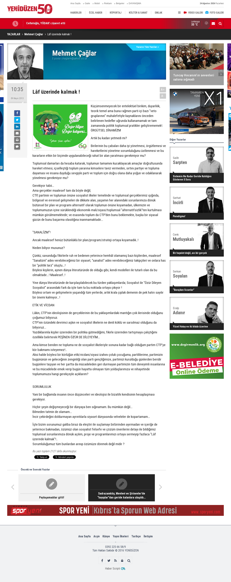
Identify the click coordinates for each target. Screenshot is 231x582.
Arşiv (96, 536)
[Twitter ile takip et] (109, 560)
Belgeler (120, 3)
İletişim (148, 536)
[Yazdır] (17, 140)
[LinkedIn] (17, 126)
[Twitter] (17, 120)
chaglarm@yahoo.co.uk (74, 58)
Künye (106, 536)
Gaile (87, 3)
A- (163, 96)
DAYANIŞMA (135, 3)
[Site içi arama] (220, 23)
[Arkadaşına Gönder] (17, 133)
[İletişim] (213, 23)
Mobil (97, 3)
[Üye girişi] (122, 560)
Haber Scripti (112, 568)
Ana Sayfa (75, 3)
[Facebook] (17, 113)
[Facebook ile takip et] (102, 560)
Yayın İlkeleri (120, 536)
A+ (163, 89)
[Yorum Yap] (17, 147)
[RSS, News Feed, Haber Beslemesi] (115, 560)
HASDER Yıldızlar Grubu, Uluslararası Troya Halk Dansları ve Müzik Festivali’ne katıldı (79, 23)
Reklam (108, 3)
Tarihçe (136, 536)
